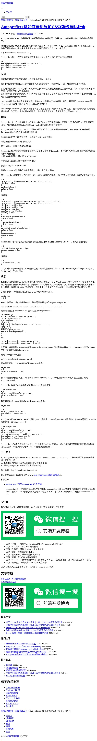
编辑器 (30, 34)
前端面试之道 (12, 701)
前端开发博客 (7, 3)
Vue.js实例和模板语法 (15, 676)
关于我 (9, 715)
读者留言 (10, 721)
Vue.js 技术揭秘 (13, 698)
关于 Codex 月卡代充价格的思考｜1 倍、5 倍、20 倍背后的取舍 (34, 622)
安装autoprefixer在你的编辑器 (46, 475)
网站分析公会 (12, 668)
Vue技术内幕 (11, 695)
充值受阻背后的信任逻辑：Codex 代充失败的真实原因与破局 (33, 625)
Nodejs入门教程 (13, 690)
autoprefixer (21, 34)
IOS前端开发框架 (8, 582)
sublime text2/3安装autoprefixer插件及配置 (24, 484)
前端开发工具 (21, 20)
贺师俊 (9, 665)
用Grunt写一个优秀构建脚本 (13, 579)
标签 (8, 723)
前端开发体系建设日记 (16, 670)
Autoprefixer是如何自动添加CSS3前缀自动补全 (43, 26)
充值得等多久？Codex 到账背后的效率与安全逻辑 (28, 628)
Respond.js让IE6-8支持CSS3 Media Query (23, 646)
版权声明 (10, 718)
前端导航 (10, 729)
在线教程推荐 (12, 693)
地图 (8, 731)
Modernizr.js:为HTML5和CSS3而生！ (22, 644)
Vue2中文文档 (12, 703)
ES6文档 (10, 706)
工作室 (9, 12)
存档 (8, 726)
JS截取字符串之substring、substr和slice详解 (25, 649)
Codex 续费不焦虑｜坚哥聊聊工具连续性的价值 (27, 633)
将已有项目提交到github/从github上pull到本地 (26, 652)
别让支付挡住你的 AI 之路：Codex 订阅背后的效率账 (29, 630)
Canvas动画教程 (13, 687)
